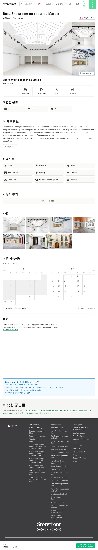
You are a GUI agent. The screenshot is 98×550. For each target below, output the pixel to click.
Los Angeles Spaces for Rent (60, 442)
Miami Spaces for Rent (59, 446)
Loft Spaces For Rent (59, 494)
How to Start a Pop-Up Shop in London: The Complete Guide (37, 453)
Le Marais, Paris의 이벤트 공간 (75, 410)
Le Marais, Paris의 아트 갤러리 (39, 413)
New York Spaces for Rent (59, 432)
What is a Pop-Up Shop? (35, 440)
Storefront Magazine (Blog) (36, 432)
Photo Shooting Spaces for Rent (60, 490)
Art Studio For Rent (58, 502)
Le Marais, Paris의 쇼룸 (33, 410)
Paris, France (9, 83)
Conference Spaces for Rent (59, 485)
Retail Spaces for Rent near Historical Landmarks (59, 518)
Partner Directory (35, 428)
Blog (74, 442)
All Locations (56, 425)
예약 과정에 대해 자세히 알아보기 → (19, 393)
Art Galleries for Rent (59, 477)
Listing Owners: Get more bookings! (80, 429)
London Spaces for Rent (60, 453)
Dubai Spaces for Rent (59, 466)
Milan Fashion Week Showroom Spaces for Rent (37, 480)
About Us (76, 449)
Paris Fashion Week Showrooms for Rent (36, 467)
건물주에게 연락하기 (10, 330)
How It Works (34, 425)
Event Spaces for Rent (59, 481)
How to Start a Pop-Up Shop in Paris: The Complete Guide (37, 460)
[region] (49, 357)
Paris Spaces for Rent (59, 449)
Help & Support (79, 452)
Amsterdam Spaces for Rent (59, 457)
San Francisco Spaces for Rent (59, 437)
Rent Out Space (79, 436)
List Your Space (79, 433)
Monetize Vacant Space (82, 439)
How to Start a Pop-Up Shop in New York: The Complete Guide (37, 446)
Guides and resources (37, 436)
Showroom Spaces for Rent (59, 473)
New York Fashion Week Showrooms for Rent (37, 473)
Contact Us (77, 445)
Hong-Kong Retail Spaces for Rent (57, 462)
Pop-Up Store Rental (58, 469)
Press (75, 455)
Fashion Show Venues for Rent (59, 506)
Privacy (76, 461)
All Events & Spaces (58, 428)
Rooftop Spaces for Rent (58, 498)
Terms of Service (79, 458)
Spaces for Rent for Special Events (58, 512)
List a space (77, 425)
